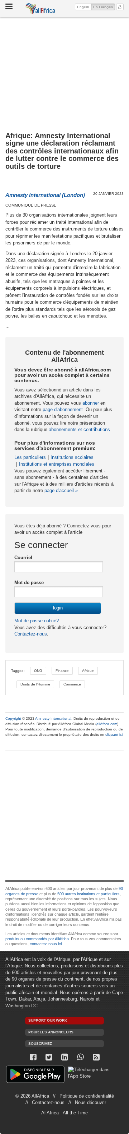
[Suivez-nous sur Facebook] (33, 1057)
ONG (38, 671)
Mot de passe (29, 582)
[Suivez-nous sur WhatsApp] (80, 1057)
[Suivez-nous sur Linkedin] (64, 1057)
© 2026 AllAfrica (32, 1096)
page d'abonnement (63, 409)
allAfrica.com (106, 724)
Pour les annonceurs (50, 1032)
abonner (90, 403)
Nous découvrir (90, 1102)
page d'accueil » (61, 490)
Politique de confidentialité (86, 1096)
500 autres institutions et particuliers (88, 894)
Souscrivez (40, 1044)
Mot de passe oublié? (36, 620)
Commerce (72, 684)
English (83, 7)
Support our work (47, 1020)
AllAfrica (40, 8)
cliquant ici (114, 734)
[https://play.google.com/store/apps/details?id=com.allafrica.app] (35, 1075)
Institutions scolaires (72, 457)
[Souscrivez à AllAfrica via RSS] (96, 1057)
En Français (104, 7)
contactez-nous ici (46, 944)
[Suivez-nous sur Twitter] (49, 1057)
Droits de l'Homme (35, 684)
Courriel (23, 557)
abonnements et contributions (79, 429)
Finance (62, 671)
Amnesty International (53, 718)
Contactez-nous (30, 634)
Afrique (88, 671)
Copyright (13, 718)
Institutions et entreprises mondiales (56, 464)
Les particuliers (30, 457)
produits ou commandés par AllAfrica (37, 939)
